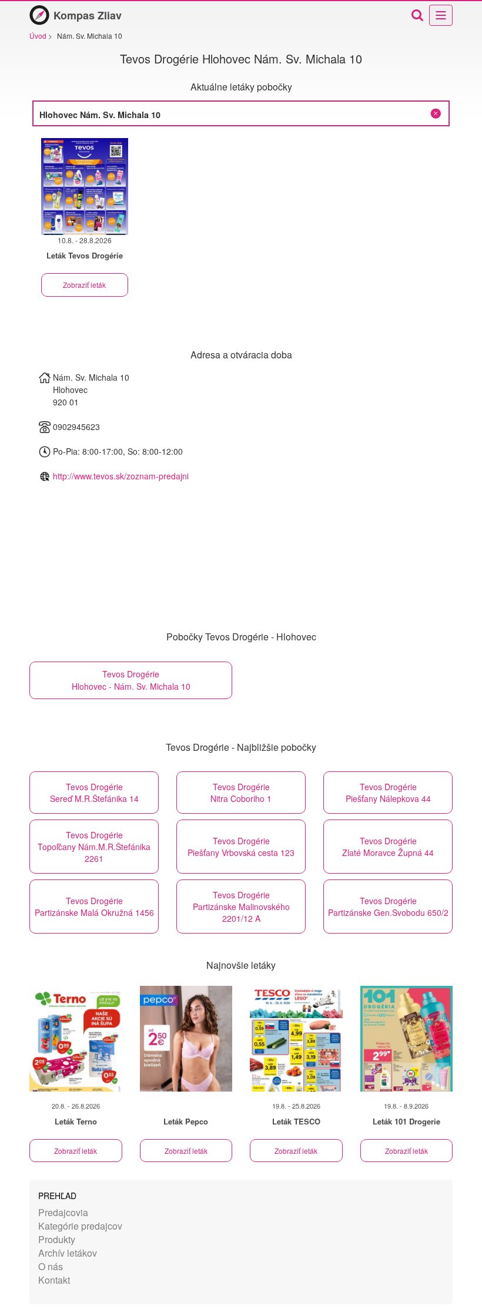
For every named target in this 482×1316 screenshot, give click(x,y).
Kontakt (54, 1280)
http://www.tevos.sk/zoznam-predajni (121, 476)
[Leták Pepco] (186, 1039)
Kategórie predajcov (80, 1226)
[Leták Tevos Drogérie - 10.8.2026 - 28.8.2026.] (84, 186)
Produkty (56, 1239)
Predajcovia (63, 1212)
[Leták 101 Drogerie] (406, 1039)
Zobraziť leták (84, 285)
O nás (50, 1266)
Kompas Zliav (87, 15)
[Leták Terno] (75, 1039)
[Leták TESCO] (296, 1039)
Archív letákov (67, 1253)
